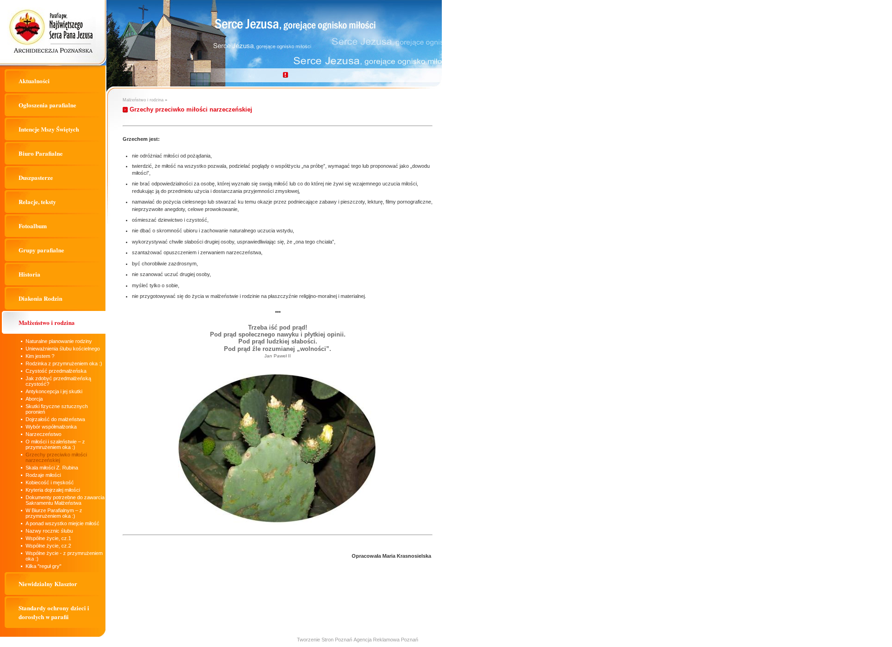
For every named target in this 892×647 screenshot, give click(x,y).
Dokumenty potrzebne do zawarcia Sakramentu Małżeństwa (65, 500)
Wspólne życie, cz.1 (48, 538)
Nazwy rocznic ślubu (49, 531)
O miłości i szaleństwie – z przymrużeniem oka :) (55, 444)
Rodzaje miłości (43, 475)
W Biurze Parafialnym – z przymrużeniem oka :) (54, 513)
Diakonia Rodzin (40, 298)
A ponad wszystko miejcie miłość (62, 523)
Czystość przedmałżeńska (56, 371)
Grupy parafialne (41, 249)
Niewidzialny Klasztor (48, 583)
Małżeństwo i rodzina (47, 322)
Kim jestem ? (40, 356)
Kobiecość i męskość (50, 482)
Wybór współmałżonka (51, 426)
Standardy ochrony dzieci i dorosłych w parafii (54, 612)
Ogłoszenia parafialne (47, 104)
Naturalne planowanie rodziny (59, 341)
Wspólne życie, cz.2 (48, 545)
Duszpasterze (36, 177)
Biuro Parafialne (41, 153)
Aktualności (34, 80)
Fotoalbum (33, 225)
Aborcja (34, 399)
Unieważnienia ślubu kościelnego (63, 348)
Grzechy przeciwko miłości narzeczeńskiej (56, 457)
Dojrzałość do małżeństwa (55, 419)
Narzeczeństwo (43, 434)
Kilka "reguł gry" (43, 566)
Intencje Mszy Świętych (49, 129)
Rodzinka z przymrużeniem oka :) (64, 363)
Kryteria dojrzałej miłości (53, 490)
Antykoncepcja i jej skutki (54, 391)
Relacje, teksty (37, 201)
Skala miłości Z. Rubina (52, 467)
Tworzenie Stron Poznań (324, 639)
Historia (29, 274)
